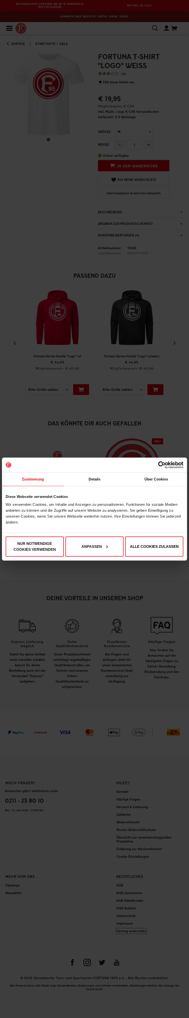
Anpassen (91, 546)
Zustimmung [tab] (33, 479)
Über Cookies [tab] (156, 479)
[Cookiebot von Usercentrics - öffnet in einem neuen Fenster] (161, 465)
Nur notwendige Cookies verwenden (35, 546)
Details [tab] (95, 479)
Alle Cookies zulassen (154, 546)
